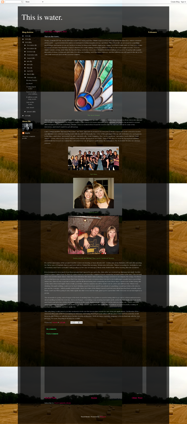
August (29, 58)
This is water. (42, 17)
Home (94, 398)
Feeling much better (31, 88)
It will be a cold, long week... (31, 98)
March (29, 74)
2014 (27, 36)
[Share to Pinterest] (81, 322)
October (30, 52)
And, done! (30, 107)
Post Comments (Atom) (62, 403)
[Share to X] (76, 322)
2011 (26, 116)
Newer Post (50, 398)
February (30, 77)
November (31, 48)
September (31, 55)
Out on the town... (30, 103)
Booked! (29, 83)
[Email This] (71, 322)
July (28, 61)
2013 (27, 39)
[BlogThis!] (74, 322)
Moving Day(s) (31, 80)
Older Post (137, 398)
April (29, 71)
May (28, 68)
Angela (27, 133)
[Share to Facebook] (79, 322)
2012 (27, 42)
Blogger (103, 417)
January (30, 112)
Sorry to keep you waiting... (32, 93)
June (28, 64)
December (31, 45)
